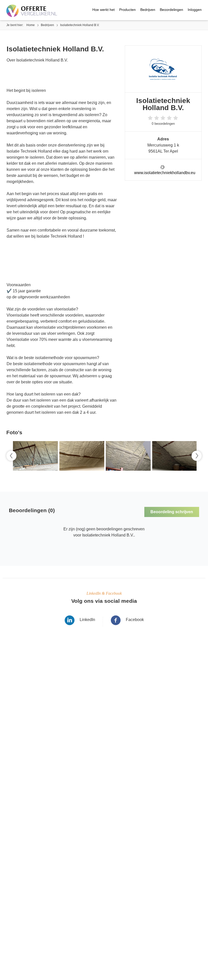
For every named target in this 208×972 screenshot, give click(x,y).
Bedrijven (147, 10)
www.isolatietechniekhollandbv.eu (164, 173)
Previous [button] (11, 456)
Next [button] (197, 456)
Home (30, 25)
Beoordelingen (171, 10)
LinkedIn (87, 619)
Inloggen (195, 10)
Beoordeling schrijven (171, 512)
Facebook (135, 619)
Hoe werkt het (103, 10)
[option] (34, 456)
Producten (127, 10)
